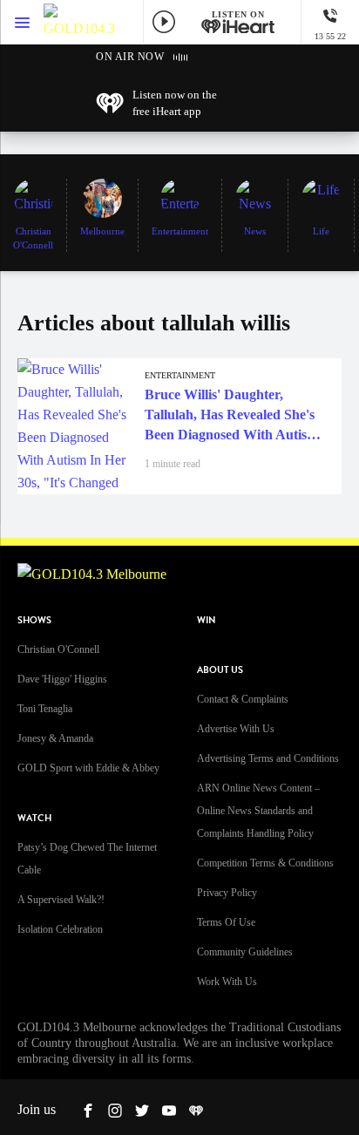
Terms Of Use (226, 922)
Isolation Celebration (60, 929)
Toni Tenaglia (44, 709)
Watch (34, 818)
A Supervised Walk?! (61, 900)
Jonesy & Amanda (55, 738)
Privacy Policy (227, 893)
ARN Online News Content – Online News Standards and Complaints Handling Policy (258, 810)
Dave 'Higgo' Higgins (62, 679)
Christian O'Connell (58, 649)
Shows (34, 620)
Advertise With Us (235, 729)
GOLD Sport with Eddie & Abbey (88, 768)
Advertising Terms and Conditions (268, 758)
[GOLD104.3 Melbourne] (79, 22)
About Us (220, 670)
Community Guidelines (245, 952)
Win (206, 620)
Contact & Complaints (242, 699)
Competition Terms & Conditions (265, 863)
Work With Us (227, 981)
